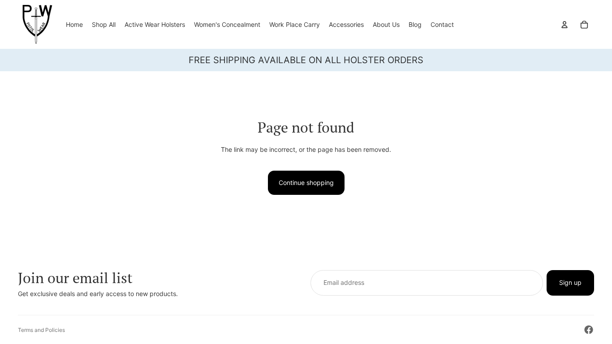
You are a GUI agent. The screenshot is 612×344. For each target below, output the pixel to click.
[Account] (564, 24)
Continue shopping (306, 182)
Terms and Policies (41, 330)
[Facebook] (588, 329)
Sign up (570, 282)
